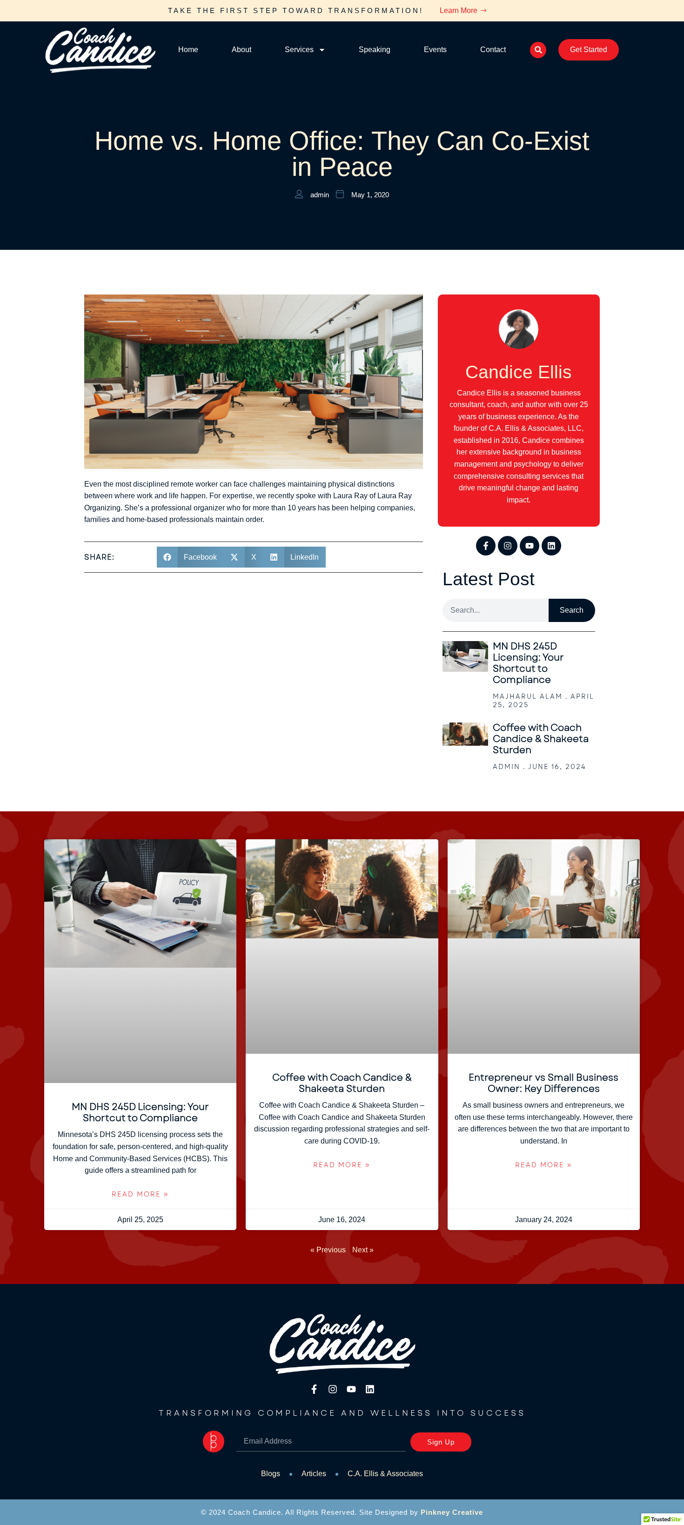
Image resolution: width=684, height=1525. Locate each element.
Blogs (270, 1474)
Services (299, 50)
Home (188, 50)
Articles (314, 1474)
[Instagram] (507, 545)
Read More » (140, 1194)
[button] (538, 50)
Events (435, 50)
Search (571, 610)
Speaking (374, 50)
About (241, 50)
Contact (493, 50)
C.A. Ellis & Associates (385, 1474)
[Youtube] (529, 545)
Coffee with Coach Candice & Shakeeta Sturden (541, 739)
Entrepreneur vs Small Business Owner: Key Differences (543, 1083)
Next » (363, 1250)
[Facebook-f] (486, 545)
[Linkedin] (551, 545)
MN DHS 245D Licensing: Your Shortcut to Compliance (528, 663)
